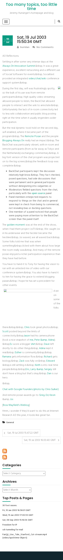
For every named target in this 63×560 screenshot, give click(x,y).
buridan (24, 47)
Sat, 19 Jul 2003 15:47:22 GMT (22, 433)
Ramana (6, 357)
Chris (26, 327)
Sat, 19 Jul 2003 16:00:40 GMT (40, 440)
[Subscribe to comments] (4, 457)
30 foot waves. (9, 505)
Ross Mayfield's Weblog (16, 405)
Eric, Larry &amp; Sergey (39, 369)
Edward (50, 361)
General (10, 422)
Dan (49, 373)
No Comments (44, 47)
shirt (33, 344)
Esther (18, 352)
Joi (11, 399)
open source (38, 193)
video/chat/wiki (37, 79)
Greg (42, 395)
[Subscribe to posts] (4, 451)
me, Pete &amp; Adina (42, 340)
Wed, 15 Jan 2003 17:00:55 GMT (17, 515)
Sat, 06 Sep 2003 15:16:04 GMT (17, 520)
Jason (27, 336)
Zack (21, 361)
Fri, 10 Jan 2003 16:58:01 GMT (16, 510)
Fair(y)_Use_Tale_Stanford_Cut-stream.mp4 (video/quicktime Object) (24, 536)
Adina (42, 348)
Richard (48, 357)
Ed (47, 395)
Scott (5, 331)
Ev (11, 344)
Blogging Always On (13, 141)
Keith (37, 365)
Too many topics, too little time (31, 6)
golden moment (16, 225)
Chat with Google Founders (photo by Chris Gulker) (30, 389)
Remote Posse (33, 136)
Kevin (52, 395)
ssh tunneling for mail (12, 529)
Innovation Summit (25, 66)
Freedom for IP (9, 525)
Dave (47, 344)
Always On (8, 66)
